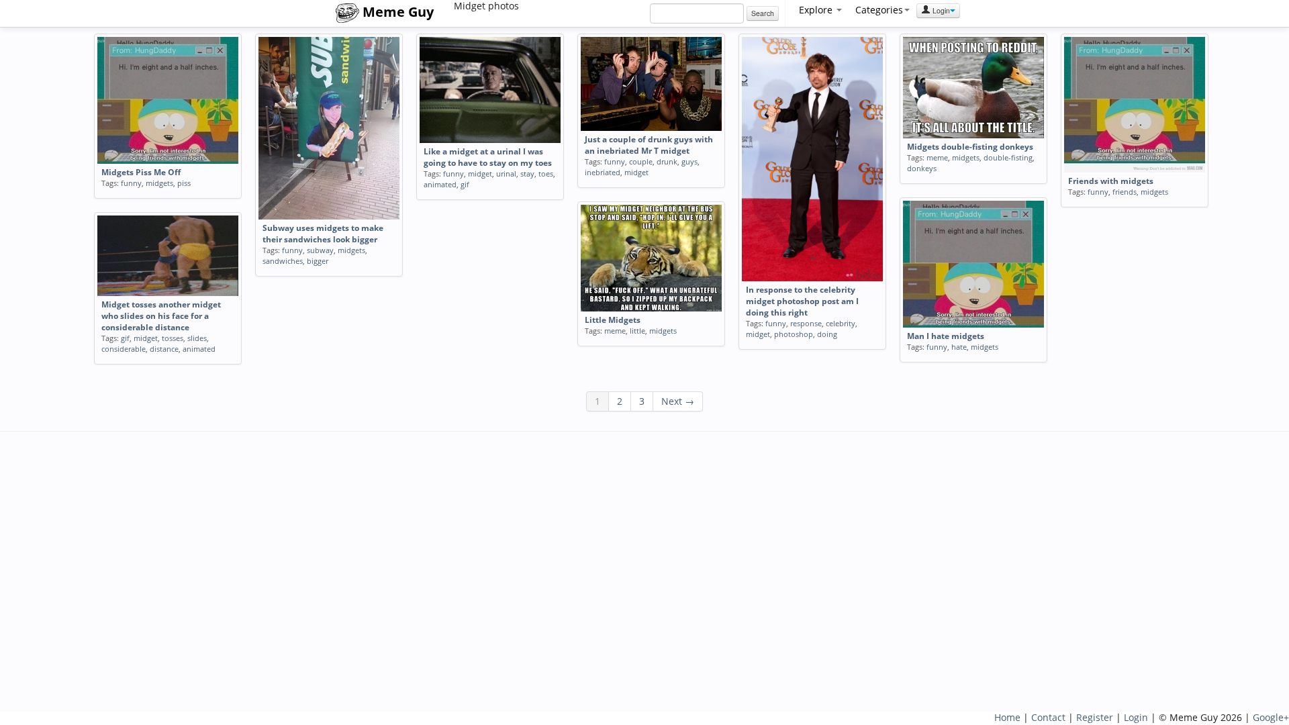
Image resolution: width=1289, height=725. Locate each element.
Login (940, 10)
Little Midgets (612, 320)
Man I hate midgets (945, 336)
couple (641, 161)
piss (184, 183)
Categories (879, 9)
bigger (317, 261)
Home (1007, 717)
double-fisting (1008, 157)
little (637, 331)
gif (465, 184)
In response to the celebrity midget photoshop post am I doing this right (802, 301)
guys (689, 161)
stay (527, 173)
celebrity (840, 323)
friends (1124, 192)
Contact (1048, 717)
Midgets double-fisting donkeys (970, 147)
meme (937, 157)
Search (762, 13)
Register (1094, 717)
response (806, 323)
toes (545, 173)
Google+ (1271, 717)
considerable (123, 349)
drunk (667, 161)
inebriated (602, 172)
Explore (817, 9)
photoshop (793, 334)
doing (827, 334)
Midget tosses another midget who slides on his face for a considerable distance (161, 315)
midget (480, 173)
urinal (506, 173)
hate (959, 347)
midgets (159, 183)
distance (164, 349)
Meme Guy (396, 12)
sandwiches (282, 261)
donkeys (922, 168)
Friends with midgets (1110, 181)
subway (320, 250)
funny (131, 183)
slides (197, 338)
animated (440, 184)
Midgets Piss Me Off (141, 172)
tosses (172, 338)
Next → (677, 401)
